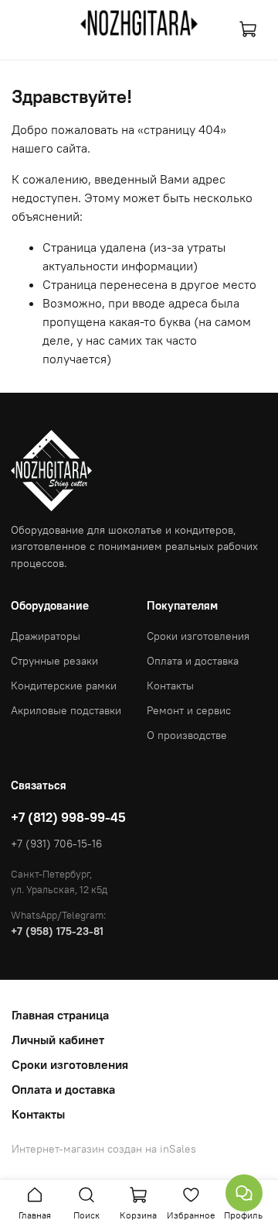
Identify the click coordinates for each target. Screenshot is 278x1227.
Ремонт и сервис (189, 710)
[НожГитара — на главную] (139, 22)
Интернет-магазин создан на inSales (104, 1149)
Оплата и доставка (193, 661)
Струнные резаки (54, 661)
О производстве (187, 735)
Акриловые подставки (66, 710)
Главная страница (60, 1014)
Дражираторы (45, 636)
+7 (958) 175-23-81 (57, 931)
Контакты (170, 686)
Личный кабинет (58, 1039)
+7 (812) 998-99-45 (68, 817)
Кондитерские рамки (64, 686)
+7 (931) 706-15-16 (56, 844)
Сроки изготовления (198, 636)
